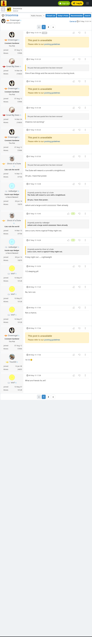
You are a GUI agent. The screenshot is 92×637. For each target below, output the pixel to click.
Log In (79, 3)
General (73, 21)
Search (87, 16)
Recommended (76, 16)
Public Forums (36, 16)
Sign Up (65, 3)
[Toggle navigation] (87, 3)
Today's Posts (63, 16)
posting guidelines (52, 44)
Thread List (51, 16)
